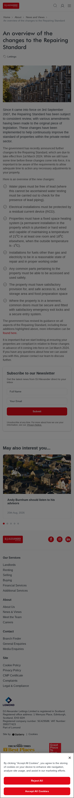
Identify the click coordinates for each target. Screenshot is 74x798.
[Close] (70, 758)
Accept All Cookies (37, 791)
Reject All (37, 780)
